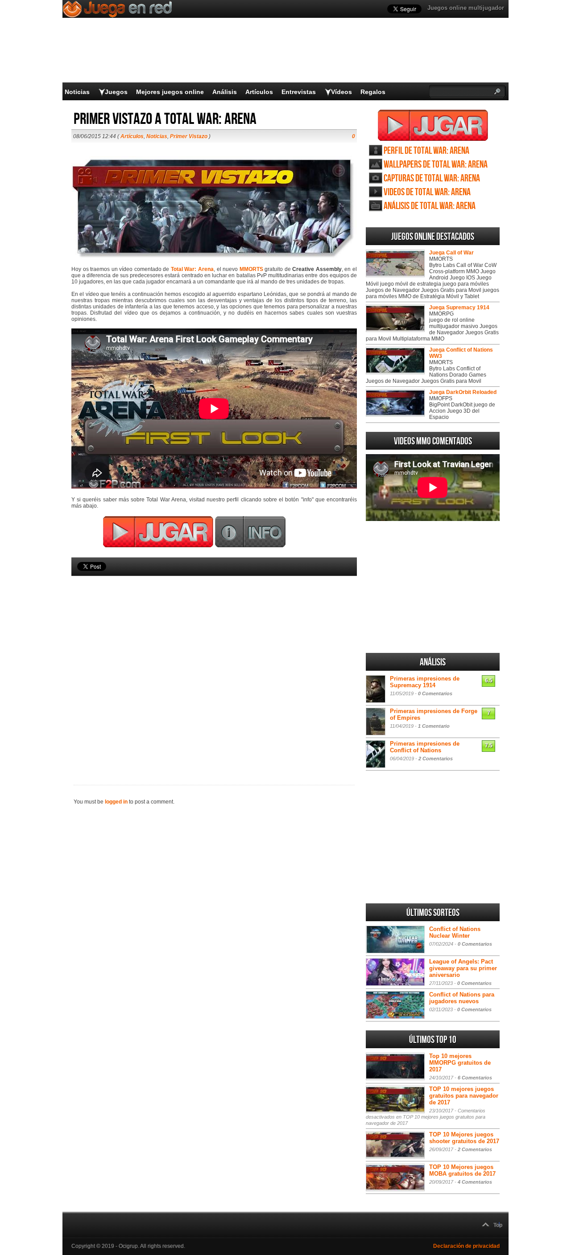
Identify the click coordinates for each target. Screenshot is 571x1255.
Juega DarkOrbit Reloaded (463, 392)
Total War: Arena (192, 269)
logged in (116, 802)
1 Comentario (434, 726)
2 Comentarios (435, 758)
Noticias (77, 91)
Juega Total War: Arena (433, 125)
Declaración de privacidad (466, 1246)
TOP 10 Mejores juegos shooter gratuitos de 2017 (464, 1137)
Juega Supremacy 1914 (459, 307)
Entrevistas (298, 91)
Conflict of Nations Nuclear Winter (454, 932)
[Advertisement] (214, 665)
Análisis (224, 91)
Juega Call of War (451, 253)
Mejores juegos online (170, 91)
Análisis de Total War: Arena (430, 206)
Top (497, 1225)
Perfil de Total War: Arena (426, 151)
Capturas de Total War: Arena (432, 178)
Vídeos (341, 91)
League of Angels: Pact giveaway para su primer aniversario (463, 968)
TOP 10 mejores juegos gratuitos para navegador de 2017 (463, 1096)
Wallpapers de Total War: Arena (436, 165)
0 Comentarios (435, 693)
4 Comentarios (475, 1182)
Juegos (116, 91)
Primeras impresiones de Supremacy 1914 (424, 682)
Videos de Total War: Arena (427, 192)
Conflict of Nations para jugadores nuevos (461, 998)
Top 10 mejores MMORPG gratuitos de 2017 (460, 1063)
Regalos (372, 91)
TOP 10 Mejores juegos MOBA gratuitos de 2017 (462, 1170)
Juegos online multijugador (465, 7)
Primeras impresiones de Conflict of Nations (424, 747)
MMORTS (251, 269)
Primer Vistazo (188, 136)
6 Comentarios (475, 1077)
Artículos (259, 91)
